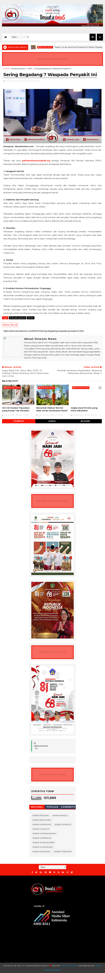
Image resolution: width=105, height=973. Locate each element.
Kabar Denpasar (42, 824)
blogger (85, 421)
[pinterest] (45, 872)
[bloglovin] (50, 872)
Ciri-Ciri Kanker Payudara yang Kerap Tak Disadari (16, 409)
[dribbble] (54, 872)
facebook (19, 421)
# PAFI (30, 318)
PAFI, (37, 81)
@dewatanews (41, 746)
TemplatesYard (69, 966)
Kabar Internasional (45, 833)
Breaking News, (28, 81)
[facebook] (32, 872)
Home (6, 68)
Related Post (10, 381)
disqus (52, 421)
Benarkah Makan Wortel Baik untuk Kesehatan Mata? (52, 409)
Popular (52, 807)
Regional (37, 807)
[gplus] (41, 872)
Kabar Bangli (60, 815)
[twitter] (36, 872)
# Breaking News (17, 318)
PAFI (30, 68)
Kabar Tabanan (63, 851)
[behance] (63, 872)
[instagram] (67, 872)
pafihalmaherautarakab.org (36, 160)
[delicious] (71, 872)
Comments (68, 807)
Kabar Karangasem (44, 842)
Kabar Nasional (42, 851)
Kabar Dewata (63, 824)
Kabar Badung (41, 815)
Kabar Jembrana (42, 838)
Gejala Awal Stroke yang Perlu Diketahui (84, 409)
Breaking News (33, 47)
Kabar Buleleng (42, 820)
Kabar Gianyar (41, 829)
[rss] (58, 872)
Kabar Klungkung (43, 847)
